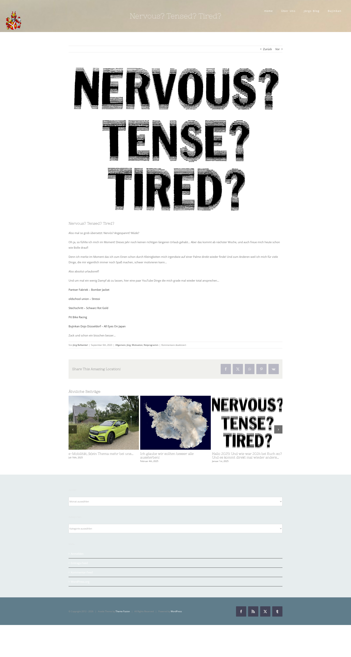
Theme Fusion (123, 611)
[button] (73, 429)
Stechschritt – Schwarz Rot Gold (88, 308)
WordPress (176, 611)
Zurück (267, 49)
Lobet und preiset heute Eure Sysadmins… (240, 422)
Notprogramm (151, 345)
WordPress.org (80, 581)
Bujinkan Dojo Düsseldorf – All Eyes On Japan (97, 326)
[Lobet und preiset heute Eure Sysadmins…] (247, 423)
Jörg (129, 345)
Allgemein (120, 345)
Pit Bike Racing (78, 317)
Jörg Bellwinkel (80, 345)
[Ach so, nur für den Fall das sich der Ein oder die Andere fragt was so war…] (175, 423)
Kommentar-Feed (82, 572)
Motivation (137, 345)
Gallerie (110, 422)
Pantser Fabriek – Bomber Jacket (89, 289)
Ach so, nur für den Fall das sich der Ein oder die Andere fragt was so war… (168, 422)
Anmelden (77, 553)
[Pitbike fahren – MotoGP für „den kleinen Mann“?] (104, 423)
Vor (277, 49)
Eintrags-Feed (79, 563)
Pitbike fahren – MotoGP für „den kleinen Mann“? (97, 422)
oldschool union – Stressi (84, 299)
